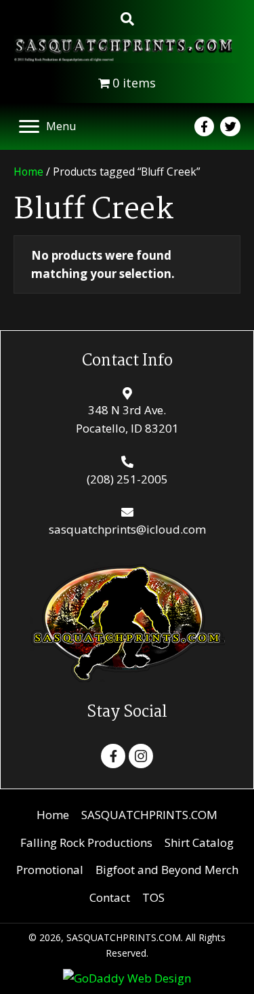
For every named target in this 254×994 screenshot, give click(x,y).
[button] (113, 756)
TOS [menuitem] (153, 897)
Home (28, 171)
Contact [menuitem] (109, 897)
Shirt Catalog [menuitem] (199, 842)
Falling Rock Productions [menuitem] (86, 842)
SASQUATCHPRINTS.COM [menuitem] (149, 814)
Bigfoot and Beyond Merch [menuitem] (167, 869)
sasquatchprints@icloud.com (127, 529)
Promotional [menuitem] (49, 869)
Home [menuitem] (53, 814)
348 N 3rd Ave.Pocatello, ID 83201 (127, 419)
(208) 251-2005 (127, 479)
